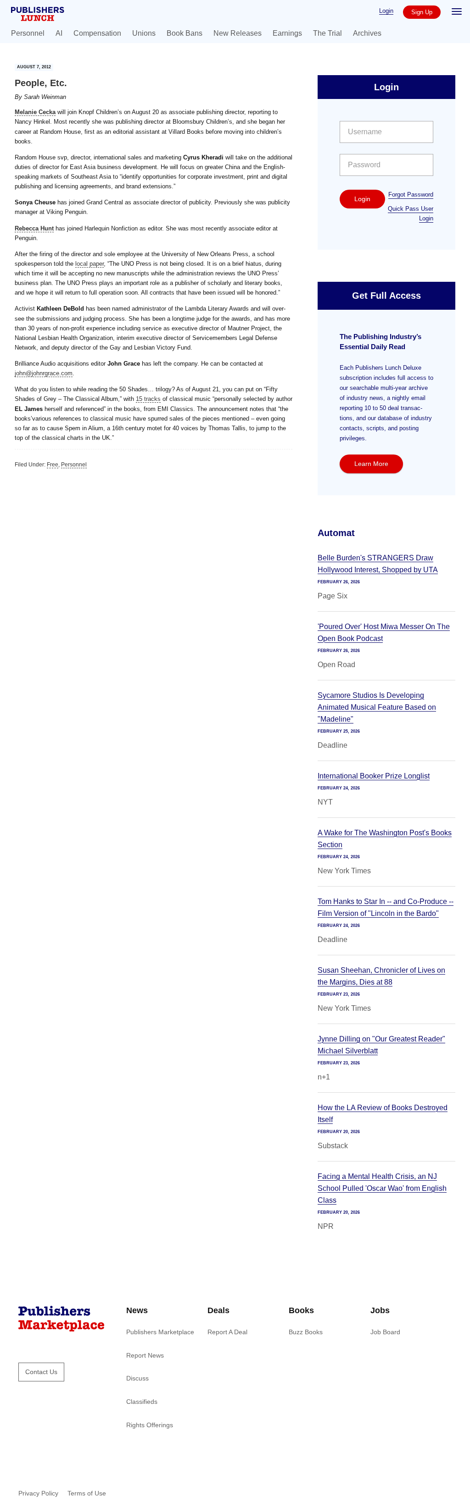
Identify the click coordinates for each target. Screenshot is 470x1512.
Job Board (385, 1332)
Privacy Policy (38, 1493)
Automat (336, 533)
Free (52, 464)
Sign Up (421, 12)
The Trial (327, 33)
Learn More (371, 463)
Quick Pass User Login (410, 213)
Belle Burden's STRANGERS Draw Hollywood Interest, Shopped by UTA (378, 564)
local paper (89, 263)
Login (386, 10)
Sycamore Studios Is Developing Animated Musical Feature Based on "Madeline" (377, 707)
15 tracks (148, 398)
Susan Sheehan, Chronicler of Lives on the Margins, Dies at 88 (381, 976)
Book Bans (184, 33)
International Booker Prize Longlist (374, 776)
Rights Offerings (149, 1425)
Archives (367, 33)
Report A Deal (227, 1332)
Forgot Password (410, 194)
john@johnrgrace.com (44, 373)
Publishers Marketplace (160, 1332)
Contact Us (41, 1371)
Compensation (97, 33)
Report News (145, 1355)
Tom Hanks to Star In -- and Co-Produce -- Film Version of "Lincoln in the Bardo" (385, 907)
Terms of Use (86, 1493)
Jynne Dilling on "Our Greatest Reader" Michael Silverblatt (381, 1045)
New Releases (237, 33)
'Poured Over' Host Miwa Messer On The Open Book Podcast (384, 632)
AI (59, 33)
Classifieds (141, 1401)
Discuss (137, 1378)
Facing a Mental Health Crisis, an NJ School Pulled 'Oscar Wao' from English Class (382, 1188)
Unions (144, 33)
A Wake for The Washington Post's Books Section (385, 839)
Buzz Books (306, 1332)
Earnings (287, 33)
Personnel (28, 33)
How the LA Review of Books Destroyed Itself (383, 1113)
